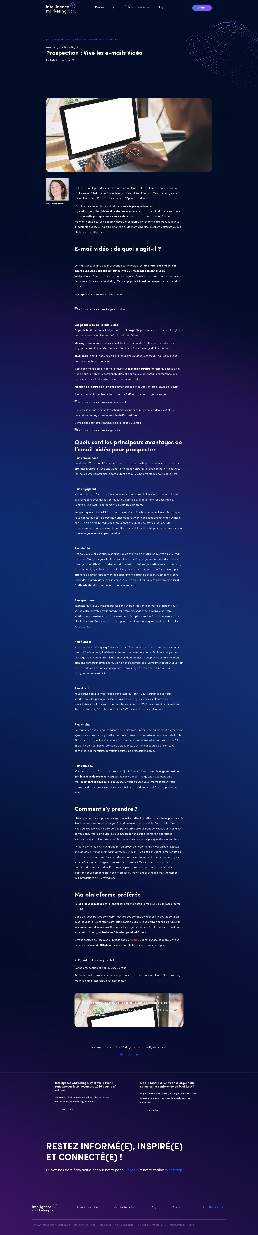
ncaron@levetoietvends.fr (110, 981)
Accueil (49, 40)
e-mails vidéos (113, 222)
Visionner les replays (125, 1207)
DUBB (82, 909)
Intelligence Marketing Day (73, 40)
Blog (160, 7)
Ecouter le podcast (97, 1015)
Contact (202, 8)
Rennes (99, 7)
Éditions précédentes (137, 7)
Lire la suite (66, 1110)
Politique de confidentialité (151, 1225)
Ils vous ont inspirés (87, 1207)
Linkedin (131, 1170)
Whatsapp (173, 1170)
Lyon (114, 7)
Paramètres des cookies (182, 1225)
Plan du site (105, 1225)
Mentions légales (124, 1225)
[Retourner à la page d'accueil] (62, 8)
